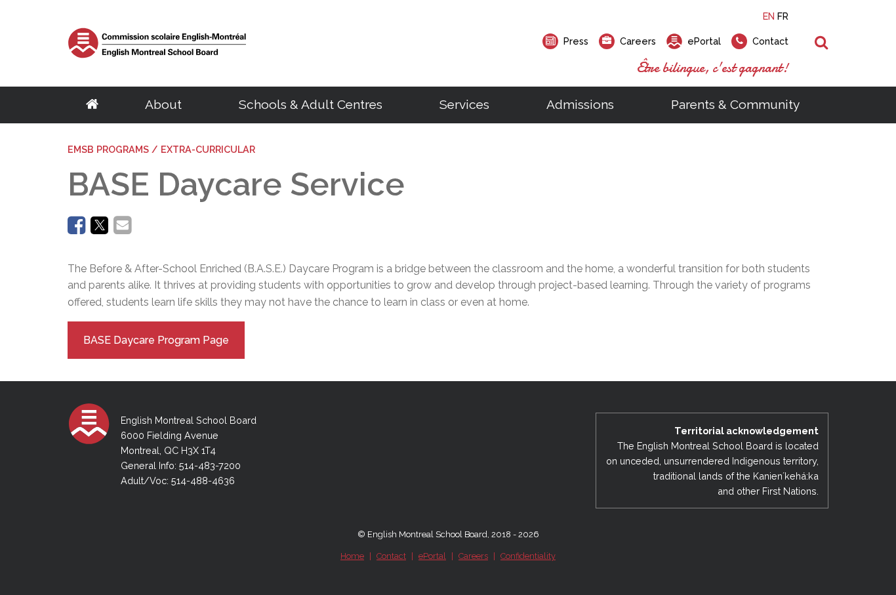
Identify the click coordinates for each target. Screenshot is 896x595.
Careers (473, 556)
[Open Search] (821, 43)
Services (464, 104)
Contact (391, 556)
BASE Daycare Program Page (156, 340)
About (163, 104)
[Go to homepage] (92, 105)
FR (782, 16)
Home (352, 556)
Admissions (580, 104)
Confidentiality (528, 556)
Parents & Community (735, 104)
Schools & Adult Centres (310, 104)
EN (769, 16)
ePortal (432, 556)
